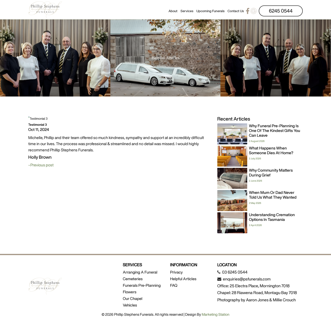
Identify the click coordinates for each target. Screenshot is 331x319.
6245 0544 (281, 10)
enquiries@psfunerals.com (247, 279)
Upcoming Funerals (210, 11)
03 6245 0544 (234, 272)
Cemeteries (133, 279)
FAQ (173, 285)
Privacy (176, 272)
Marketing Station (215, 314)
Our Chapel (132, 298)
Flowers (129, 292)
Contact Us (236, 11)
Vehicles (130, 305)
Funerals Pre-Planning (142, 285)
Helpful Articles (183, 279)
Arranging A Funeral (140, 272)
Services (186, 11)
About (173, 11)
